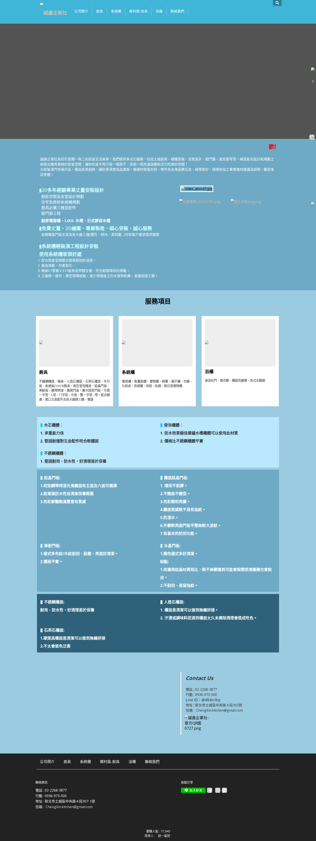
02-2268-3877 (206, 689)
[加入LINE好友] (193, 790)
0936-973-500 (206, 694)
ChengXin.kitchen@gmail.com (219, 710)
